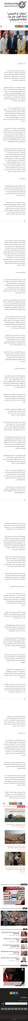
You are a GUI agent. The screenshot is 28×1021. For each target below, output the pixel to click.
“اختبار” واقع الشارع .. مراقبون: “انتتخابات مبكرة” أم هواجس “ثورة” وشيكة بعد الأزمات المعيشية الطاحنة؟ (15, 920)
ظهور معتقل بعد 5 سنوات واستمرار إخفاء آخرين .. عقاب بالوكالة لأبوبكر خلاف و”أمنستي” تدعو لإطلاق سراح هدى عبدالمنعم (15, 869)
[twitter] (24, 26)
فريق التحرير (24, 923)
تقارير (18, 22)
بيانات (5, 1008)
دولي (12, 1008)
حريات (2, 1008)
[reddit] (21, 26)
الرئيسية (25, 1008)
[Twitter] (14, 993)
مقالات (9, 1008)
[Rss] (11, 993)
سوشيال (15, 1008)
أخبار (22, 1008)
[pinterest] (19, 26)
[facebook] (27, 26)
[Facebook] (17, 993)
